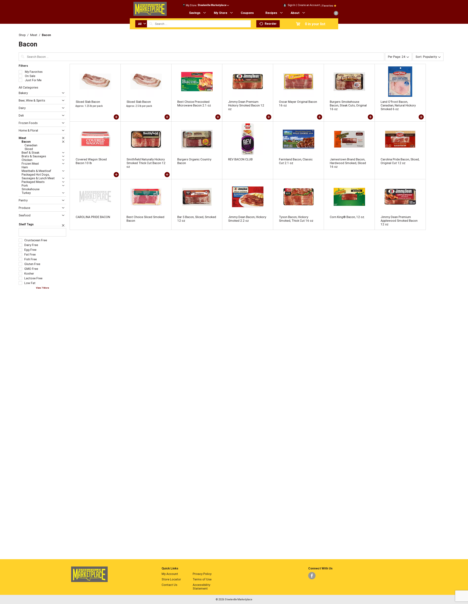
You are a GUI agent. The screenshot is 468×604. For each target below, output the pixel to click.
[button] (213, 5)
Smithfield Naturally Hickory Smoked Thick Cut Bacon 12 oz (146, 162)
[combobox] (141, 23)
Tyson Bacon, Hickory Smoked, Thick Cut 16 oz (296, 218)
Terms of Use (202, 579)
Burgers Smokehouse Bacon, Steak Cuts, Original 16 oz (348, 105)
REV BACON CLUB (240, 159)
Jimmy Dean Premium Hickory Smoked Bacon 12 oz (246, 105)
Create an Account (309, 5)
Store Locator (171, 579)
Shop (22, 35)
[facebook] (336, 13)
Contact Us (169, 585)
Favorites (327, 5)
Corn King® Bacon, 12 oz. (347, 217)
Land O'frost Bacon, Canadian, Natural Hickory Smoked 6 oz (398, 105)
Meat (33, 35)
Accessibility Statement (201, 586)
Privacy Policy (202, 574)
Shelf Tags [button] (26, 224)
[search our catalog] (151, 23)
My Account (170, 574)
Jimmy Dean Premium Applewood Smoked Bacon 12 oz (399, 220)
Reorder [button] (271, 23)
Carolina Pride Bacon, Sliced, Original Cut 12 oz (400, 161)
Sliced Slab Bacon (88, 102)
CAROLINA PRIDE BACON (93, 217)
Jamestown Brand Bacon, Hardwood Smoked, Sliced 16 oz (348, 162)
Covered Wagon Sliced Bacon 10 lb (91, 161)
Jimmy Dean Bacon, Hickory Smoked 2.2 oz (247, 218)
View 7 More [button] (42, 288)
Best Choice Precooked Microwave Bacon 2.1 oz (194, 103)
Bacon (46, 35)
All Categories (28, 87)
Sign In (291, 5)
